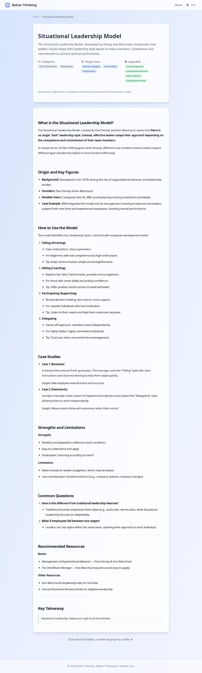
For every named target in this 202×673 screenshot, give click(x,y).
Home (36, 16)
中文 (193, 4)
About (178, 5)
